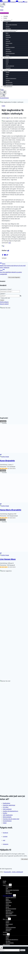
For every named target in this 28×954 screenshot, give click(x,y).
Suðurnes (3, 470)
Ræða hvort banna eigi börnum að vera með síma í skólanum (12, 265)
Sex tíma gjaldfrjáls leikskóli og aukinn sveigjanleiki (11, 272)
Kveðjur (5, 813)
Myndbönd (8, 49)
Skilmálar (7, 26)
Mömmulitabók (7, 817)
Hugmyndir (8, 41)
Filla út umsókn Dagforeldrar (11, 24)
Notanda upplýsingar (10, 65)
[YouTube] (5, 255)
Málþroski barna (9, 43)
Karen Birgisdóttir (7, 461)
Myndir (7, 45)
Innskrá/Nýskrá (4, 13)
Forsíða (6, 16)
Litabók (7, 74)
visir (9, 242)
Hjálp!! (5, 823)
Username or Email (6, 289)
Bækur (7, 33)
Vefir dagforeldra (9, 82)
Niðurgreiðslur (8, 51)
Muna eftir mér (5, 298)
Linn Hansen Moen (8, 559)
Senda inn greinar (9, 84)
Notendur (8, 930)
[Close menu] (0, 877)
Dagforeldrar (8, 37)
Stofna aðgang (4, 302)
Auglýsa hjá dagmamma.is (11, 78)
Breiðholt (2, 520)
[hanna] (4, 506)
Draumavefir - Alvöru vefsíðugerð (13, 872)
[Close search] (1, 947)
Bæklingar (8, 35)
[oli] (4, 555)
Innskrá (7, 59)
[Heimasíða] (7, 255)
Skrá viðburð (8, 28)
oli (8, 118)
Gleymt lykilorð (4, 304)
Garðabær (3, 421)
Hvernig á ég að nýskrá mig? (11, 819)
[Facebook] (3, 255)
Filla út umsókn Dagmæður (14, 277)
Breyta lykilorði (9, 924)
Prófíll (7, 63)
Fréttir (5, 18)
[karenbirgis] (4, 456)
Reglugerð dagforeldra (10, 53)
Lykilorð (2, 293)
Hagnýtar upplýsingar (9, 805)
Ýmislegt (7, 55)
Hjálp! (1, 10)
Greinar (7, 39)
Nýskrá (7, 61)
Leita (7, 22)
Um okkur (8, 80)
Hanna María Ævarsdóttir (10, 510)
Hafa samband (8, 86)
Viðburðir (7, 72)
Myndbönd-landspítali (10, 47)
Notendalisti (8, 68)
